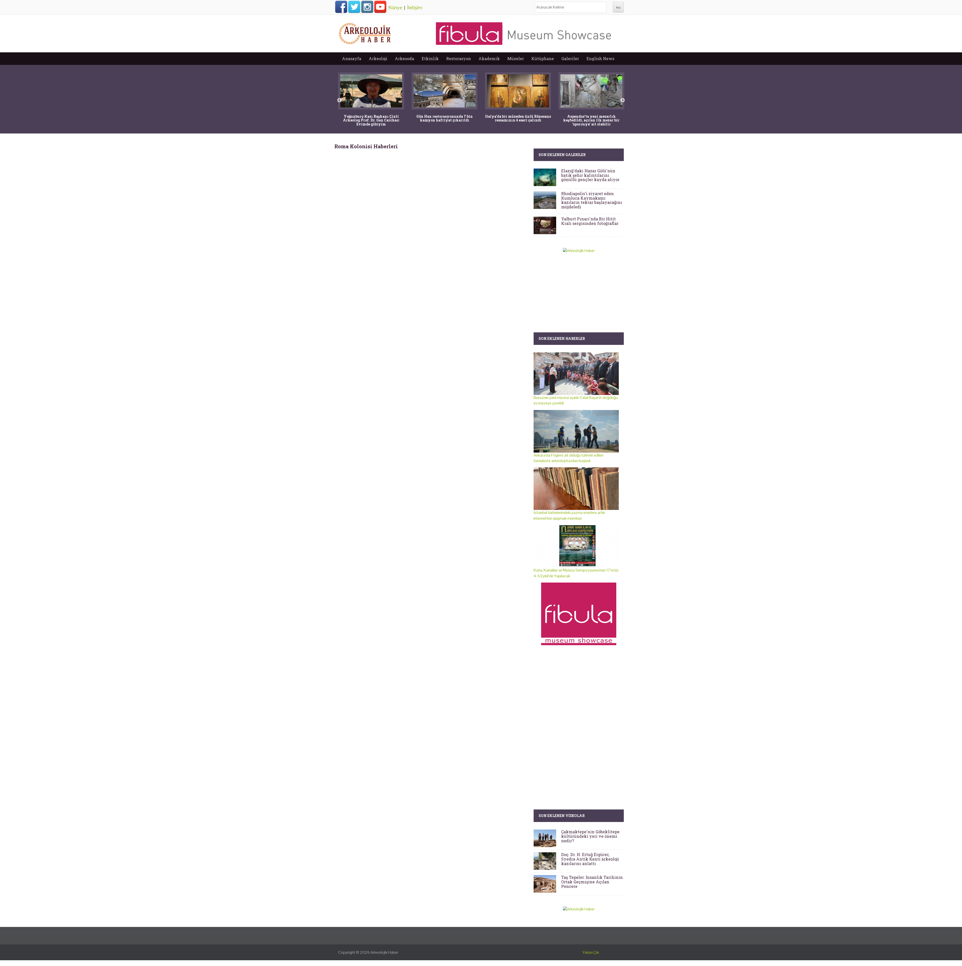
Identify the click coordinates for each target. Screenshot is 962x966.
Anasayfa (351, 58)
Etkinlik (430, 58)
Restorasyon (458, 58)
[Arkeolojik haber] (365, 32)
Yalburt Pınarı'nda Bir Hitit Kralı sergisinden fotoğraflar (590, 221)
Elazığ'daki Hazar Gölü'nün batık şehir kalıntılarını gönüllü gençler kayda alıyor (590, 175)
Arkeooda (404, 58)
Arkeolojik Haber (384, 952)
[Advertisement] (432, 192)
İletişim (414, 7)
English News (600, 58)
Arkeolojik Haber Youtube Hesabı (380, 7)
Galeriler (570, 58)
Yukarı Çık (590, 952)
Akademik (489, 58)
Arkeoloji (378, 58)
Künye (395, 7)
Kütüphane (542, 58)
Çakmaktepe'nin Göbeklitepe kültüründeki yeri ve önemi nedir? (590, 836)
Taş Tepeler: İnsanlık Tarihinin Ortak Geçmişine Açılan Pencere (592, 882)
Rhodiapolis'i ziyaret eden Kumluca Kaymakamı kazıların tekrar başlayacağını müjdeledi (591, 200)
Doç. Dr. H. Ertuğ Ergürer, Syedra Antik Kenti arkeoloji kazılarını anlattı (590, 859)
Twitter (354, 7)
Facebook (341, 7)
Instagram (367, 7)
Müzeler (515, 58)
